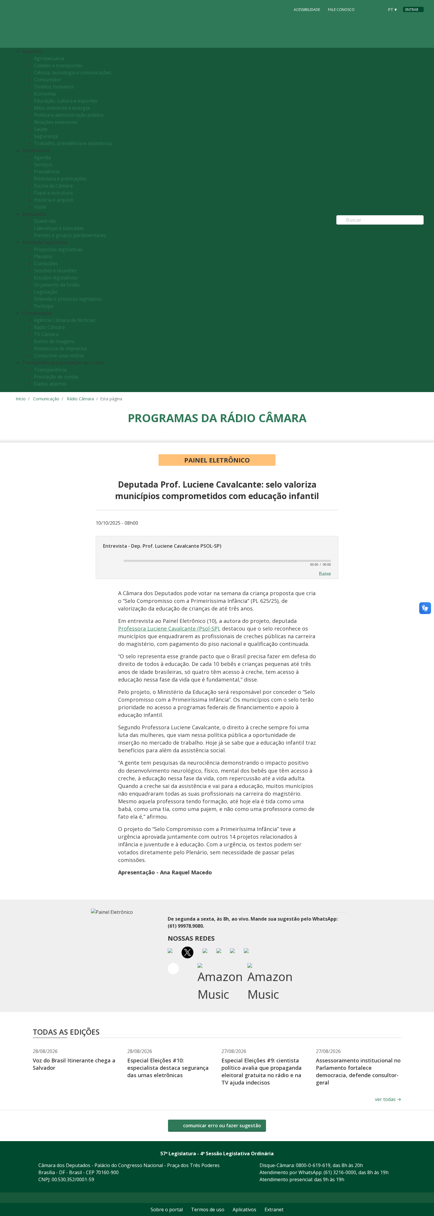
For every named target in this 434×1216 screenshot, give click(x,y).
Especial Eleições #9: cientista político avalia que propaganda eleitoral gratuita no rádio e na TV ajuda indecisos (261, 1071)
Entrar (411, 9)
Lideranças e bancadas (59, 228)
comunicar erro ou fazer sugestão (221, 1125)
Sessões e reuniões (55, 270)
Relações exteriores (55, 122)
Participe (43, 306)
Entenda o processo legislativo (68, 299)
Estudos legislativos (56, 277)
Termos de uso (207, 1209)
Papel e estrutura (53, 193)
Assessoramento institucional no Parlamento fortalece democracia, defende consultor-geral (358, 1071)
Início (21, 399)
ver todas (388, 1099)
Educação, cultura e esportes (65, 101)
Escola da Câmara (53, 185)
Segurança (46, 136)
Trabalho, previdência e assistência (73, 143)
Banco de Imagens (54, 341)
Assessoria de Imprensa (60, 348)
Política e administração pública (68, 115)
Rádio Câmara (49, 327)
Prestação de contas (56, 376)
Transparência (50, 369)
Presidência (46, 171)
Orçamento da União (57, 285)
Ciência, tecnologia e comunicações (72, 72)
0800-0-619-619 (313, 1165)
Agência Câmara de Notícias (64, 320)
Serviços (43, 164)
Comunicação (46, 399)
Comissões (46, 263)
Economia (45, 93)
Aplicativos (244, 1209)
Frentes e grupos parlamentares (70, 235)
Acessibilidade (307, 9)
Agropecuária (49, 58)
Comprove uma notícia (59, 355)
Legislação (45, 292)
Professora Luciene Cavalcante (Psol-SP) (168, 628)
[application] (217, 560)
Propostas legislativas (58, 249)
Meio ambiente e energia (61, 108)
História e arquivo (54, 200)
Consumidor (47, 79)
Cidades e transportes (58, 65)
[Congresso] (366, 9)
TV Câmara (46, 334)
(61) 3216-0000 (340, 1172)
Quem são (45, 221)
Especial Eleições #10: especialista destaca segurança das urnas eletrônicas (168, 1068)
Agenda (42, 157)
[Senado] (378, 9)
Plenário (43, 256)
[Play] (110, 561)
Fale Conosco (341, 9)
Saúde (41, 129)
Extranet (274, 1209)
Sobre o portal (167, 1209)
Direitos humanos (54, 86)
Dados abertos (50, 384)
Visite (40, 207)
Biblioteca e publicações (60, 178)
